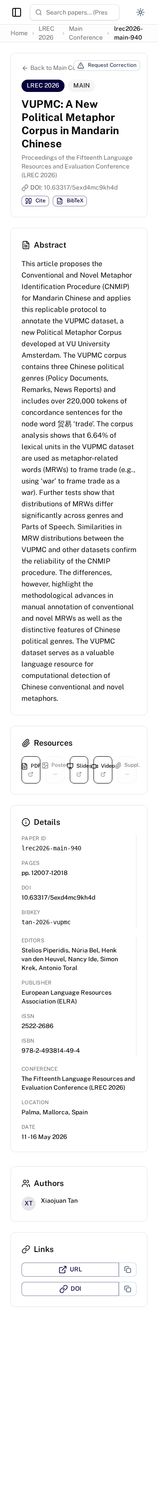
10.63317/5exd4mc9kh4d (81, 187)
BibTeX (75, 201)
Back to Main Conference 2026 (74, 67)
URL (76, 1269)
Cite (41, 201)
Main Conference (86, 33)
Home (19, 33)
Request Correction (112, 65)
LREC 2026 (46, 33)
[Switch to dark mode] (140, 12)
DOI (76, 1288)
